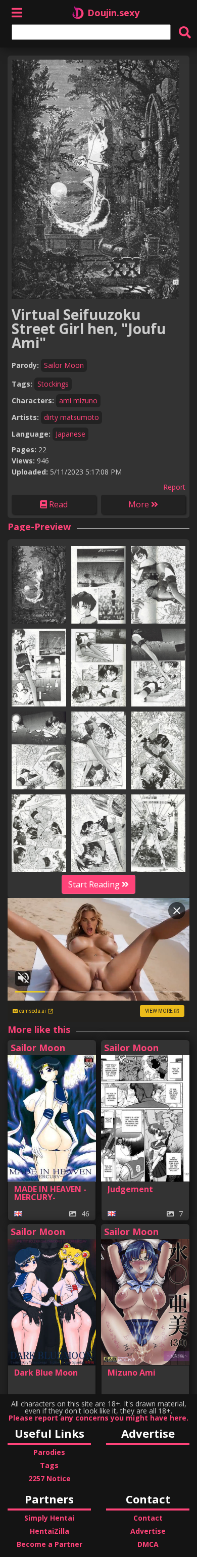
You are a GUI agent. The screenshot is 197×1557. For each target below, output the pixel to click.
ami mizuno (78, 400)
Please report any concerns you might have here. (98, 1418)
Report (174, 487)
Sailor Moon (64, 365)
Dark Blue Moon (46, 1372)
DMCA (148, 1544)
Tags (49, 1465)
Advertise (148, 1531)
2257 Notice (49, 1478)
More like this (39, 1029)
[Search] (185, 32)
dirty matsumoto (71, 417)
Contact (148, 1518)
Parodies (49, 1452)
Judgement (130, 1189)
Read (57, 504)
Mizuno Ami (132, 1372)
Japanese (70, 434)
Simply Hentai (49, 1518)
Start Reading (95, 884)
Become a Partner (49, 1544)
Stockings (53, 384)
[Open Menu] (17, 12)
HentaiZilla (49, 1531)
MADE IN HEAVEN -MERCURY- (50, 1193)
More (139, 504)
